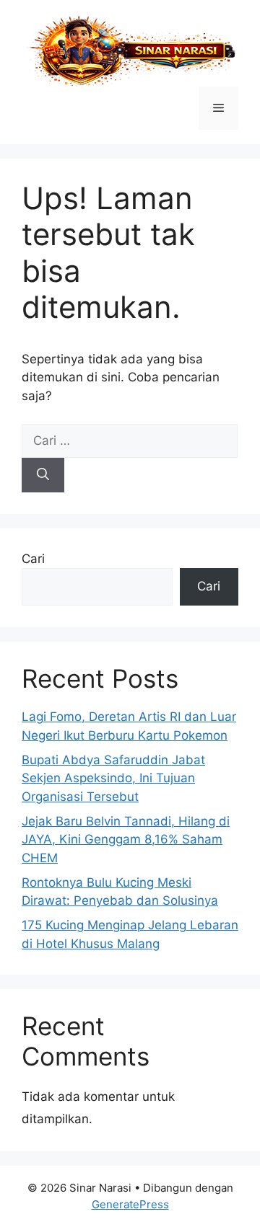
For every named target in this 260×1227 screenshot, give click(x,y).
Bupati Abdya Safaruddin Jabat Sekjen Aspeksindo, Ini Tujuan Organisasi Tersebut (113, 778)
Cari (33, 559)
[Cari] (43, 475)
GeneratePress (130, 1204)
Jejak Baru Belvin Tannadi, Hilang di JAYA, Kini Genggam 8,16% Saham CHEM (126, 839)
